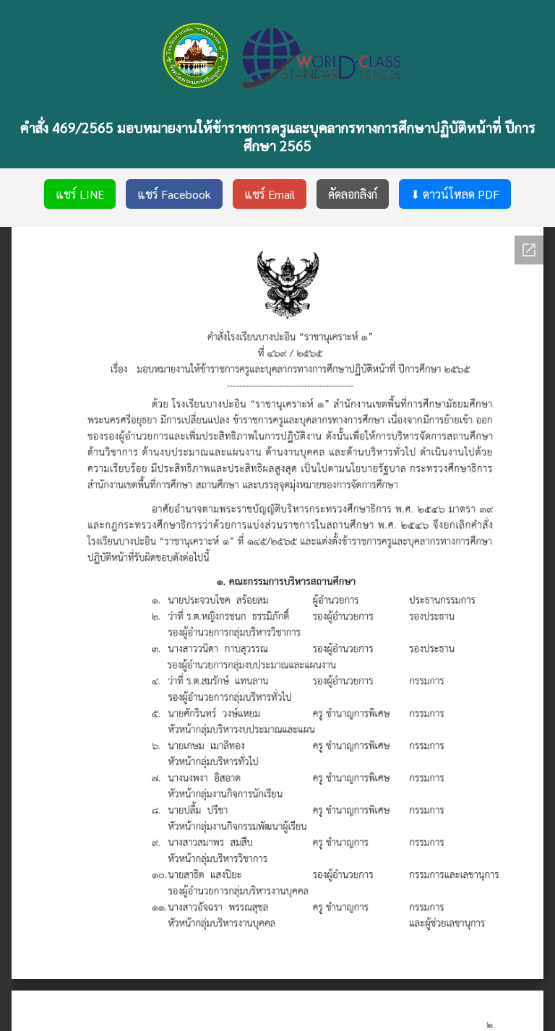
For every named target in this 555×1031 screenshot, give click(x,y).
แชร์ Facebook (174, 194)
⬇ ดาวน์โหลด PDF (454, 194)
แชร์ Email (269, 194)
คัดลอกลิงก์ (352, 194)
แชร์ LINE (80, 194)
